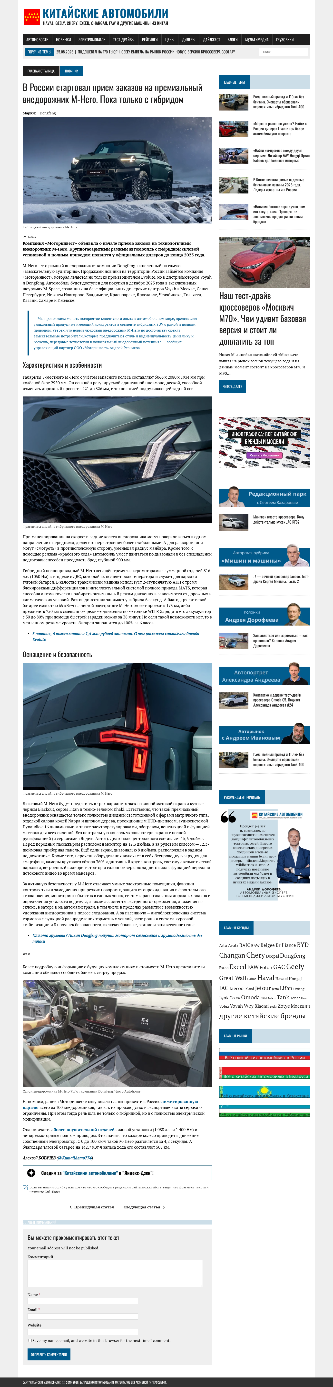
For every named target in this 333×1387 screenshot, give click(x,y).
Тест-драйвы (124, 39)
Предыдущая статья (94, 1207)
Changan (232, 955)
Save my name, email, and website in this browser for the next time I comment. (101, 1340)
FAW (253, 967)
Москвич (300, 1006)
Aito (223, 945)
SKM (264, 998)
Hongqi (295, 978)
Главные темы (234, 82)
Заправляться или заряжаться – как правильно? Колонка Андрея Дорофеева (280, 640)
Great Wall (232, 978)
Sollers (272, 998)
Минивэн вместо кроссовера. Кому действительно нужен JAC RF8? (278, 519)
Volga (224, 1006)
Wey (249, 1005)
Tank (283, 997)
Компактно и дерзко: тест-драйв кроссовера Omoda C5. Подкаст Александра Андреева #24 (277, 700)
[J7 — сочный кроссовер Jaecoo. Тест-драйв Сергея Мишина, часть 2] (233, 586)
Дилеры (189, 39)
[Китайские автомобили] (166, 17)
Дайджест (211, 39)
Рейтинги (150, 39)
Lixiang (298, 988)
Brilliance (286, 945)
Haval (265, 977)
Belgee (268, 945)
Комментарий (40, 1256)
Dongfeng (48, 113)
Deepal (272, 956)
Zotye (284, 1005)
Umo (304, 998)
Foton (266, 967)
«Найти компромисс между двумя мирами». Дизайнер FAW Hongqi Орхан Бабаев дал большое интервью (281, 155)
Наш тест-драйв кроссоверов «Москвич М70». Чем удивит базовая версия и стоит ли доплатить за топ (262, 318)
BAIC (244, 945)
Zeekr (273, 1006)
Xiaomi (262, 1006)
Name (33, 1294)
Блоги (233, 39)
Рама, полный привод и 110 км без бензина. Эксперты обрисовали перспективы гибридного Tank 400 (278, 102)
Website (34, 1325)
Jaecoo (236, 988)
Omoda (250, 997)
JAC (223, 988)
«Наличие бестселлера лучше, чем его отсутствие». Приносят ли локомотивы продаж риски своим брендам (279, 213)
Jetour (263, 988)
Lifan (286, 988)
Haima (251, 979)
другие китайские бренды (262, 1015)
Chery (255, 955)
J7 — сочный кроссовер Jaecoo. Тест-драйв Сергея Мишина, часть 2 (281, 578)
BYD (303, 945)
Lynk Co (227, 998)
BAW (255, 945)
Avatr (233, 945)
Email (33, 1309)
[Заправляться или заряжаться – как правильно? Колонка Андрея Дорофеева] (233, 646)
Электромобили (92, 39)
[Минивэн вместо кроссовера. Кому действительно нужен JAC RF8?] (233, 527)
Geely (295, 966)
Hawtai (281, 978)
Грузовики (285, 39)
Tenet (295, 998)
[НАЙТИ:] (283, 51)
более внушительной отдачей (84, 1129)
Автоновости (37, 39)
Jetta (275, 988)
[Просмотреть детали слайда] (117, 1172)
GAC (279, 967)
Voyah (236, 1006)
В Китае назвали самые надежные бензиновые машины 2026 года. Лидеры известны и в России (278, 185)
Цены (170, 39)
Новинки (63, 39)
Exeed (237, 966)
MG (238, 998)
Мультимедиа (257, 39)
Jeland (249, 988)
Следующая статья (142, 1207)
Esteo (223, 967)
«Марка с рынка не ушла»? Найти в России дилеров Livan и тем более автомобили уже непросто (280, 129)
